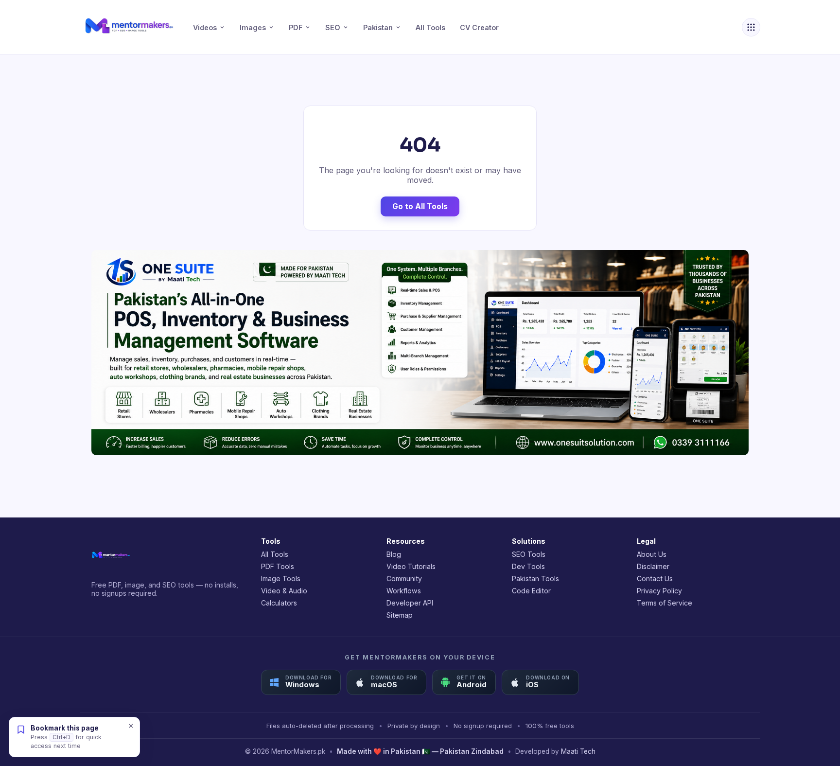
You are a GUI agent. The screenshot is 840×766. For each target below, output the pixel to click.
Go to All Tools (420, 206)
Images (253, 27)
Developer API (409, 603)
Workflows (403, 591)
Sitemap (399, 615)
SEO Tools (528, 554)
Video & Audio (284, 591)
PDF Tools (277, 566)
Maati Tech (578, 751)
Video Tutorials (411, 566)
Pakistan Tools (535, 578)
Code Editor (531, 591)
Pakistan (378, 27)
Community (404, 578)
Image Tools (280, 578)
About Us (651, 554)
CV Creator (479, 27)
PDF (295, 27)
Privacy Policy (659, 591)
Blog (393, 554)
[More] (751, 27)
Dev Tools (528, 566)
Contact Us (655, 578)
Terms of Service (664, 603)
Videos (205, 27)
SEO (332, 27)
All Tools (430, 27)
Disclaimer (653, 566)
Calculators (279, 603)
